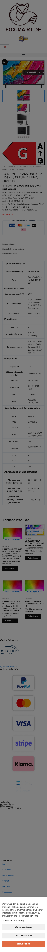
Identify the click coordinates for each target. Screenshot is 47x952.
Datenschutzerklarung (13, 920)
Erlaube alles (23, 943)
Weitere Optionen (23, 927)
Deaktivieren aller (23, 935)
